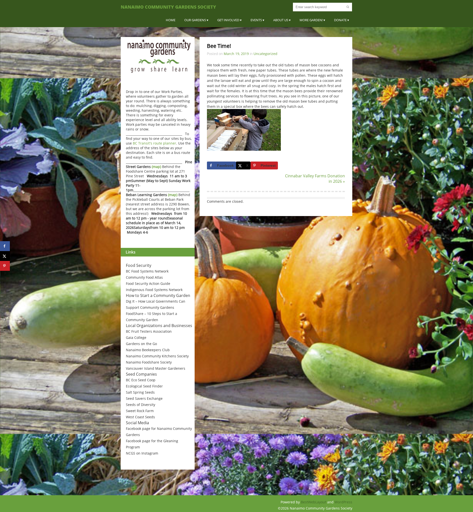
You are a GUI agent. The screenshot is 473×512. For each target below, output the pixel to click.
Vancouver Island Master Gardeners (155, 368)
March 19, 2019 (236, 53)
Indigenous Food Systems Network (154, 289)
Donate (340, 20)
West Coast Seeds (140, 417)
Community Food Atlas (144, 277)
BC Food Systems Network (147, 271)
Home (170, 20)
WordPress (343, 502)
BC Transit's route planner (154, 143)
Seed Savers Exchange (144, 398)
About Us (280, 20)
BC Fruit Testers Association (149, 331)
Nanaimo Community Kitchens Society (157, 356)
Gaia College (136, 337)
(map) (156, 166)
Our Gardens (195, 20)
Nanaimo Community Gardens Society (168, 7)
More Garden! (311, 20)
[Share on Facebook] (5, 246)
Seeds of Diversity (140, 404)
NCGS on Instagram (142, 453)
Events (256, 20)
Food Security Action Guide (148, 283)
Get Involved (228, 20)
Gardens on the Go (141, 343)
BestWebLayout (314, 502)
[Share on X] (5, 256)
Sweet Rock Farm (140, 410)
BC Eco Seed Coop (140, 380)
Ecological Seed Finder (144, 386)
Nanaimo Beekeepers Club (148, 349)
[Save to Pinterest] (5, 266)
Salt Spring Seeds (140, 392)
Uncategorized (265, 53)
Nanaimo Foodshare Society (149, 362)
